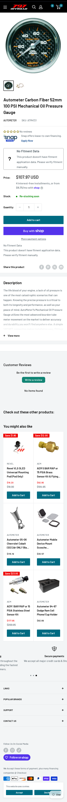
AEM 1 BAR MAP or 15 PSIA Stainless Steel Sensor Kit (18, 610)
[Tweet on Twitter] (54, 267)
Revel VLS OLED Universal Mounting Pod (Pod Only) (18, 472)
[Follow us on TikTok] (18, 750)
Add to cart (33, 219)
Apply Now (27, 140)
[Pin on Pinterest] (48, 267)
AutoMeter (10, 120)
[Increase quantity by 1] (38, 207)
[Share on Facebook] (41, 267)
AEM (39, 463)
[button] (49, 7)
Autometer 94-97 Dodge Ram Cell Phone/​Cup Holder (47, 610)
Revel (10, 463)
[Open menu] (5, 7)
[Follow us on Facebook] (5, 750)
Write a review (33, 379)
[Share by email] (61, 267)
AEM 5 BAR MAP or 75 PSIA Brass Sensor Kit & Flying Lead (47, 473)
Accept (19, 792)
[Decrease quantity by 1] (19, 207)
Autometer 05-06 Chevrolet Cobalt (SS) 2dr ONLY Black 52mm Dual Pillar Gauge (18, 544)
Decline (47, 792)
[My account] (40, 7)
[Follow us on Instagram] (12, 750)
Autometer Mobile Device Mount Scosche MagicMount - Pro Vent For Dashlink (47, 544)
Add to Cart (18, 495)
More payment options (33, 238)
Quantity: (8, 207)
